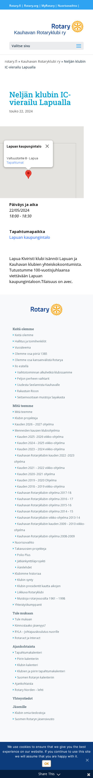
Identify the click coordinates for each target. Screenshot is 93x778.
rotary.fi (11, 61)
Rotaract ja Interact (27, 638)
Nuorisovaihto (67, 6)
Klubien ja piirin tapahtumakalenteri (41, 671)
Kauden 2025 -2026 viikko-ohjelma (40, 437)
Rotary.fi (15, 6)
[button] (28, 174)
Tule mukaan (23, 613)
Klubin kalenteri (27, 665)
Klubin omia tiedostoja (30, 713)
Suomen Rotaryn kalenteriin (35, 677)
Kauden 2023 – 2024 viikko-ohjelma (41, 449)
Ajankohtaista (24, 646)
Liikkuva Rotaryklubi (30, 592)
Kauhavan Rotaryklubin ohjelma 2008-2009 (46, 536)
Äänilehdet (24, 567)
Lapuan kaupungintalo (29, 237)
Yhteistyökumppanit (28, 605)
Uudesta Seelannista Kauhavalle (38, 385)
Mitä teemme (23, 406)
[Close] (47, 146)
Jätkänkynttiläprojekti (31, 561)
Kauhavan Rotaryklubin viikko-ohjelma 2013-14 (48, 518)
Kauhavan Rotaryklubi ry (40, 61)
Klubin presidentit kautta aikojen (39, 586)
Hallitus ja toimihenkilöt (30, 341)
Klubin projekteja (26, 418)
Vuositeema (23, 347)
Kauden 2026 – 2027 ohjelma (34, 424)
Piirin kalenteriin (28, 659)
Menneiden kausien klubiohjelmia (37, 430)
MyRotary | (49, 6)
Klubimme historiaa (28, 574)
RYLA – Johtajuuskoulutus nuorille (37, 632)
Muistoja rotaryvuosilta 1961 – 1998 (41, 598)
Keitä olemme (23, 329)
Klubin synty (25, 580)
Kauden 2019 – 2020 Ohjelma (37, 480)
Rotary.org (31, 6)
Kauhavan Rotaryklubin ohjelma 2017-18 (44, 493)
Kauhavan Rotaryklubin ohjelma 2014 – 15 (45, 511)
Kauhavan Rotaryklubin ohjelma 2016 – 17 (45, 499)
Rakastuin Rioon (28, 391)
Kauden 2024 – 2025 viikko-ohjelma (41, 443)
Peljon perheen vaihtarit (33, 379)
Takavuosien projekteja (30, 549)
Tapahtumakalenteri (28, 652)
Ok (46, 764)
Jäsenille (19, 707)
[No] (87, 760)
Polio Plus (23, 555)
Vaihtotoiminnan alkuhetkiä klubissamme (44, 372)
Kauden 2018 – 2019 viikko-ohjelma (41, 486)
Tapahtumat (15, 162)
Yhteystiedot (23, 698)
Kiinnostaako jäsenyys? (30, 625)
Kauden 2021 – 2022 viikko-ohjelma (41, 468)
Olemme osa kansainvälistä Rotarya (39, 360)
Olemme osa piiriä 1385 (31, 354)
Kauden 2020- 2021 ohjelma (36, 474)
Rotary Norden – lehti (29, 690)
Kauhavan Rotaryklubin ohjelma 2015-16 (44, 505)
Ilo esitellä (21, 366)
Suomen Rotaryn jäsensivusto (34, 719)
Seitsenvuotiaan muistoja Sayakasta (41, 397)
